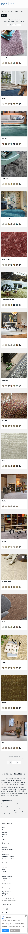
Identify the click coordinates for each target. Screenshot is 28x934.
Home (4, 827)
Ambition (5, 179)
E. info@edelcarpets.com (9, 901)
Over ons (4, 837)
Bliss (3, 461)
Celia (3, 622)
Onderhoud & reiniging (8, 856)
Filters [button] (3, 15)
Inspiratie (4, 832)
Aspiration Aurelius (8, 219)
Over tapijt (5, 847)
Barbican (5, 420)
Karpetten (4, 834)
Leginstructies (5, 854)
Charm (4, 702)
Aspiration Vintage (8, 299)
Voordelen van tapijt (7, 849)
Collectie (4, 830)
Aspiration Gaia (7, 259)
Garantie (4, 852)
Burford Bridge (7, 581)
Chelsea (4, 743)
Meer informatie (15, 930)
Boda (4, 501)
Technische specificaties (8, 859)
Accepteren (5, 930)
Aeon (4, 98)
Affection (5, 138)
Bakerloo (5, 380)
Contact (4, 839)
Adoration (5, 58)
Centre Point (6, 662)
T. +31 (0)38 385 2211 (8, 898)
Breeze (4, 541)
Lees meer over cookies (18, 926)
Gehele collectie (6, 884)
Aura (3, 340)
